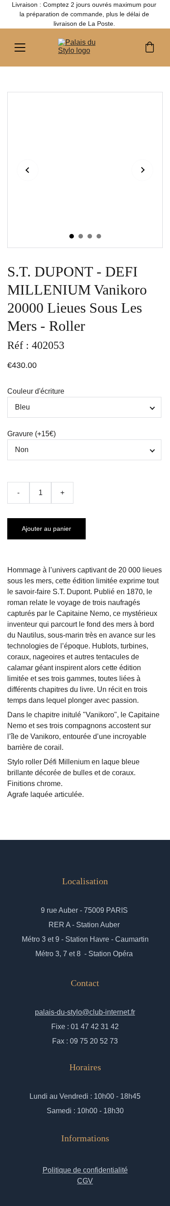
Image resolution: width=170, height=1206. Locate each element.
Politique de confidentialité (85, 1170)
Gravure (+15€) (31, 434)
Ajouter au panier (46, 528)
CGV (85, 1181)
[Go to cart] (149, 47)
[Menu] (20, 47)
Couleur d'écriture (35, 391)
